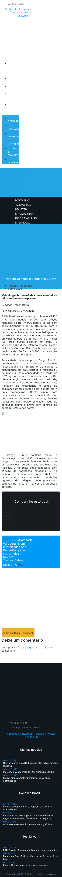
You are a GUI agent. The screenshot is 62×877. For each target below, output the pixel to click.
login (30, 647)
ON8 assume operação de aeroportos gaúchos (27, 824)
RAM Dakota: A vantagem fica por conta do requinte (30, 850)
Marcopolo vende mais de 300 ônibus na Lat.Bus (28, 771)
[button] (31, 509)
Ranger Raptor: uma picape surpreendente (25, 865)
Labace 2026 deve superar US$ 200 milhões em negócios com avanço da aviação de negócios (28, 817)
